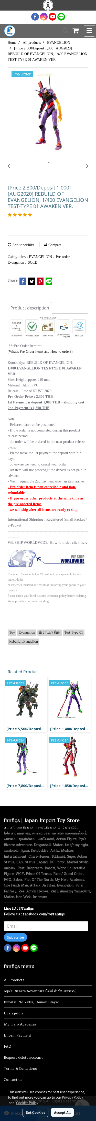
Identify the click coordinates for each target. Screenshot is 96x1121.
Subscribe (15, 937)
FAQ (7, 1046)
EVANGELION (41, 257)
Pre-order (63, 257)
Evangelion (16, 262)
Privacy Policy (72, 1097)
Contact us (13, 1080)
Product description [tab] (29, 308)
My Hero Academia (20, 1024)
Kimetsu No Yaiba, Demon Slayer (31, 1002)
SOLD (32, 262)
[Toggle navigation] (89, 31)
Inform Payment (17, 1035)
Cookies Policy (27, 1102)
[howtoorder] (48, 557)
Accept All (62, 1112)
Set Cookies (35, 1112)
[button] (64, 31)
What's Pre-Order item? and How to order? (40, 351)
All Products (14, 980)
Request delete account (23, 1057)
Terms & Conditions (20, 1069)
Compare (54, 245)
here (84, 542)
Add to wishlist (22, 245)
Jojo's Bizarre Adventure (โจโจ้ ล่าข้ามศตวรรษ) (40, 991)
